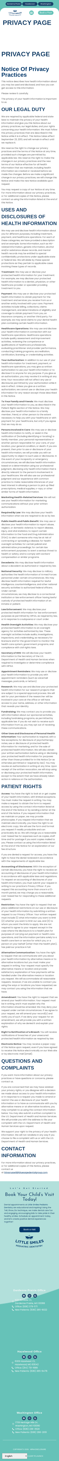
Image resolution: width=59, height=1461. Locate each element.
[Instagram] (29, 1296)
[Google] (35, 1296)
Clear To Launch (35, 1456)
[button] (31, 12)
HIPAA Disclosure (38, 1449)
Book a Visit (46, 13)
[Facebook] (24, 1296)
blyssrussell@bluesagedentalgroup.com (25, 1172)
